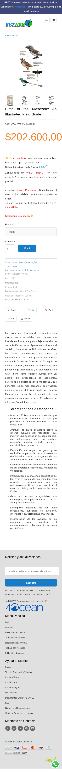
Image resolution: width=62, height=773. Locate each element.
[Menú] (46, 20)
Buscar (8, 667)
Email (27, 319)
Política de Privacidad (15, 632)
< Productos (11, 35)
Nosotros (9, 627)
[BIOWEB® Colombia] (19, 23)
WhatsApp (20, 6)
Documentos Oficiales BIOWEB (19, 698)
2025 (43, 167)
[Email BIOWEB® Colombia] (33, 728)
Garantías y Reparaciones (17, 708)
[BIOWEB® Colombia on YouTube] (21, 728)
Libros (14, 266)
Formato (9, 224)
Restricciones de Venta (16, 643)
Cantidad (10, 241)
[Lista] (53, 20)
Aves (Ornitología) (28, 262)
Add (12, 319)
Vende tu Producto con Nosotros (20, 713)
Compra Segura (12, 687)
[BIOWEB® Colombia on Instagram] (27, 728)
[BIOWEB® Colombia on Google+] (14, 728)
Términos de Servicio (15, 638)
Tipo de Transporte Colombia (18, 672)
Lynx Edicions (34, 270)
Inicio (7, 622)
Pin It (50, 310)
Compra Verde (12, 677)
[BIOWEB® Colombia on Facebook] (8, 728)
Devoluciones (11, 693)
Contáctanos (11, 682)
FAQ (7, 703)
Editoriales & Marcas (14, 653)
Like (32, 310)
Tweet (13, 310)
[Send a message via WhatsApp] (55, 764)
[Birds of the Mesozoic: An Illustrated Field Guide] (31, 66)
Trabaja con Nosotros (15, 648)
